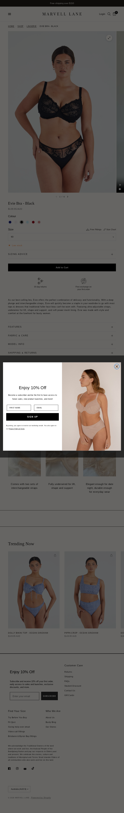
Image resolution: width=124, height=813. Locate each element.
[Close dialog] (116, 366)
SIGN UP (32, 417)
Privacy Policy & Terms (17, 429)
